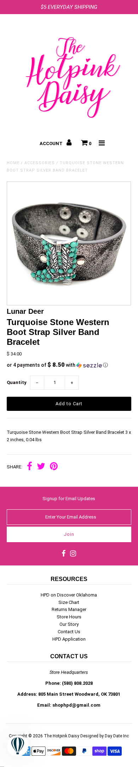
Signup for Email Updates (68, 498)
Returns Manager (69, 609)
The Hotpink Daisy (61, 735)
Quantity (17, 382)
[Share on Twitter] (41, 467)
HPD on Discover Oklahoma (69, 595)
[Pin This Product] (54, 467)
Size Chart (68, 602)
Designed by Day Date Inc (104, 735)
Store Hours (69, 616)
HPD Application (69, 639)
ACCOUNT (52, 143)
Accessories (39, 163)
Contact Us (69, 631)
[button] (69, 364)
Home (13, 163)
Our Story (69, 624)
